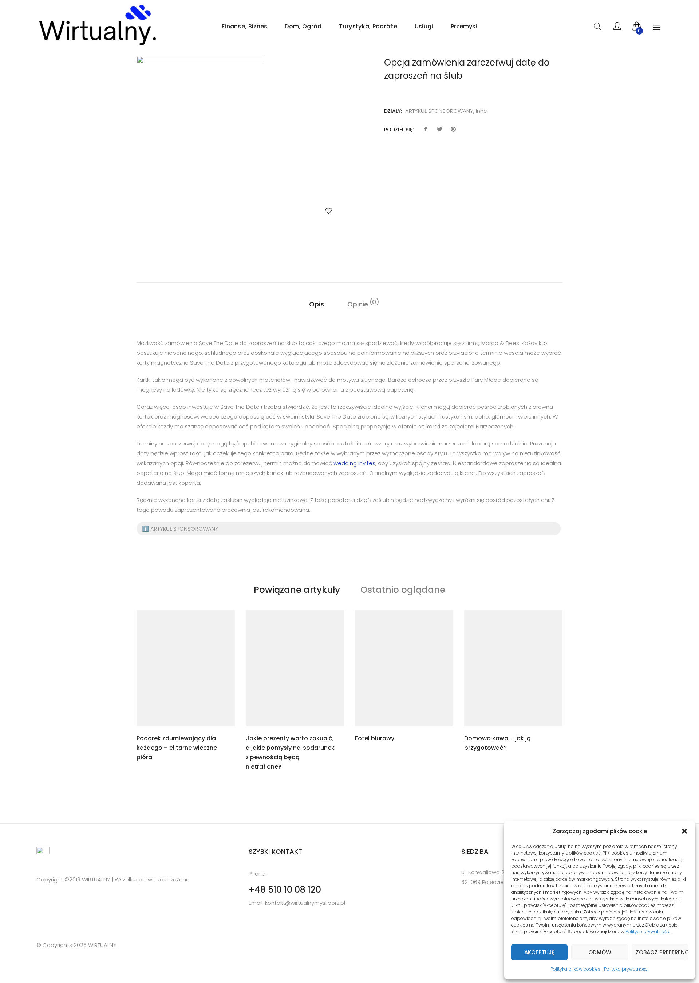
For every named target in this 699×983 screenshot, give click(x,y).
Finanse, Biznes (245, 26)
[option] (240, 143)
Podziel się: (399, 129)
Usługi (424, 26)
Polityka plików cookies (575, 969)
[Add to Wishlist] (329, 211)
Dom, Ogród (303, 26)
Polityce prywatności (647, 931)
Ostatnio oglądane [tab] (402, 590)
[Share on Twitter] (439, 129)
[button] (684, 831)
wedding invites (354, 463)
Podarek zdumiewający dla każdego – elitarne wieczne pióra (177, 747)
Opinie (357, 304)
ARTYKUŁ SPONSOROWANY (439, 111)
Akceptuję (539, 952)
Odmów (599, 952)
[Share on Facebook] (425, 129)
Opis (316, 304)
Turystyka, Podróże (368, 26)
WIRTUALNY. (102, 945)
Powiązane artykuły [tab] (297, 590)
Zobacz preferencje (662, 952)
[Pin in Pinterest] (453, 129)
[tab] (316, 304)
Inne (481, 111)
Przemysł (464, 26)
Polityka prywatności (626, 969)
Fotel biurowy (374, 738)
